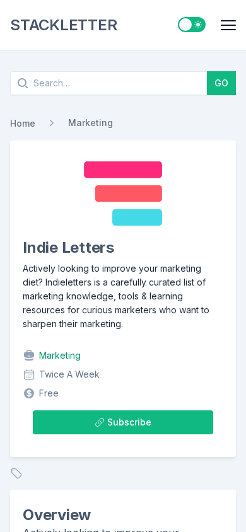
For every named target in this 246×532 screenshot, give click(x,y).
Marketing (90, 122)
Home (22, 123)
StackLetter (63, 25)
